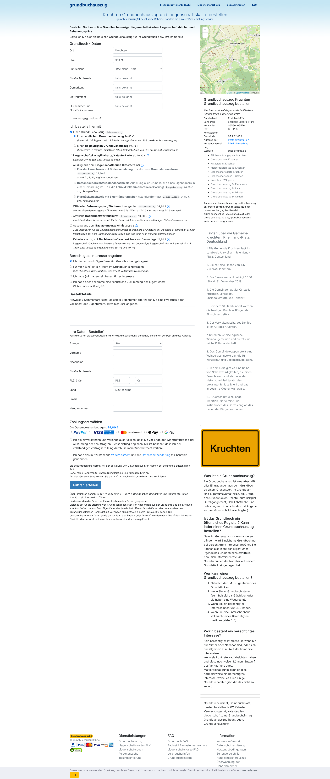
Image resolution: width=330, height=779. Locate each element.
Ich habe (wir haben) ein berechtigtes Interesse (103, 276)
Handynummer (79, 408)
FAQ (254, 4)
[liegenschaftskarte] (148, 155)
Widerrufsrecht (120, 455)
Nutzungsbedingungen (231, 749)
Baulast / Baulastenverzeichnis (187, 745)
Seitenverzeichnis (228, 753)
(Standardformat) (133, 196)
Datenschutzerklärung (156, 455)
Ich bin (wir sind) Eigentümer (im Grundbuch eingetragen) (110, 261)
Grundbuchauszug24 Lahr (225, 188)
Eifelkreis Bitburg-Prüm (241, 121)
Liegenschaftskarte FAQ (183, 749)
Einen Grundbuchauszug (97, 132)
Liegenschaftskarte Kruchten (227, 171)
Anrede (74, 343)
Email (73, 399)
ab (109, 155)
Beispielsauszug (114, 132)
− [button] (205, 35)
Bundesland (77, 69)
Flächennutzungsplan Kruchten (228, 155)
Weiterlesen (249, 770)
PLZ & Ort (76, 380)
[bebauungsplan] (168, 206)
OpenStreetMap (242, 92)
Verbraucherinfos (179, 753)
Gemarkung (77, 87)
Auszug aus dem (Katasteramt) (106, 165)
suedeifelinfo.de (237, 150)
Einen (105, 136)
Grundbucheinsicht (180, 757)
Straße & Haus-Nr (81, 78)
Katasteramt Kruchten (223, 163)
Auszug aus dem (103, 225)
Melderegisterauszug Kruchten (228, 167)
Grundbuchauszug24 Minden (227, 192)
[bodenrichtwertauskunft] (149, 216)
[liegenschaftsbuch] (142, 165)
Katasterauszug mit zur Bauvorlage (119, 239)
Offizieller (119, 206)
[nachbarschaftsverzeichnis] (168, 239)
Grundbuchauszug (130, 741)
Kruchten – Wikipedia (222, 180)
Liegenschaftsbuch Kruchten (227, 175)
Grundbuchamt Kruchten (224, 159)
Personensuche (128, 753)
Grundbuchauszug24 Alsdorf (227, 196)
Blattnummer (78, 96)
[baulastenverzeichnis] (136, 225)
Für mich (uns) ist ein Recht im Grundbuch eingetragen (108, 266)
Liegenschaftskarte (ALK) (175, 4)
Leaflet (229, 92)
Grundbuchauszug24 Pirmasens (229, 184)
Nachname (76, 362)
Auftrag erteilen (85, 485)
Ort (72, 50)
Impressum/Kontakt (229, 741)
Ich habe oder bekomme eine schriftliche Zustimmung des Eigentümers (119, 282)
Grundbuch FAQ (178, 741)
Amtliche (110, 216)
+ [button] (205, 30)
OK (74, 775)
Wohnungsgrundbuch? (87, 118)
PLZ (72, 59)
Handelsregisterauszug (231, 757)
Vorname (75, 352)
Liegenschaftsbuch (208, 4)
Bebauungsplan (236, 4)
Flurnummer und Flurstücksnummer (81, 108)
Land (73, 389)
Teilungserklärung (130, 757)
